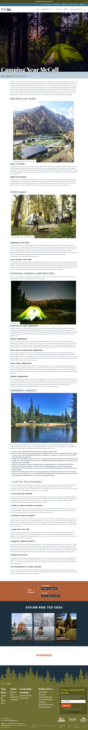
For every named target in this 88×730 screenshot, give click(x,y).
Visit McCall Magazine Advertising (46, 700)
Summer (3, 695)
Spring (50, 595)
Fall (44, 595)
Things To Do (45, 9)
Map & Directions (5, 727)
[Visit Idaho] (83, 719)
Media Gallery (43, 692)
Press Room (42, 694)
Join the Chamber (46, 4)
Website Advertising (45, 707)
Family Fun (53, 588)
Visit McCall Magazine (46, 697)
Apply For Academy (26, 695)
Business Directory (75, 9)
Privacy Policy (69, 726)
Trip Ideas (9, 76)
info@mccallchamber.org (11, 720)
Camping (45, 588)
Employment (14, 699)
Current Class (24, 698)
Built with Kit (73, 712)
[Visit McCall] (61, 719)
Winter (57, 595)
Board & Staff (14, 697)
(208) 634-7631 (7, 718)
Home (3, 76)
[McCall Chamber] (3, 9)
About (13, 688)
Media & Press (46, 688)
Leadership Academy (25, 690)
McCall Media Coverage (46, 704)
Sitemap (85, 726)
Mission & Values (13, 693)
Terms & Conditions (77, 726)
